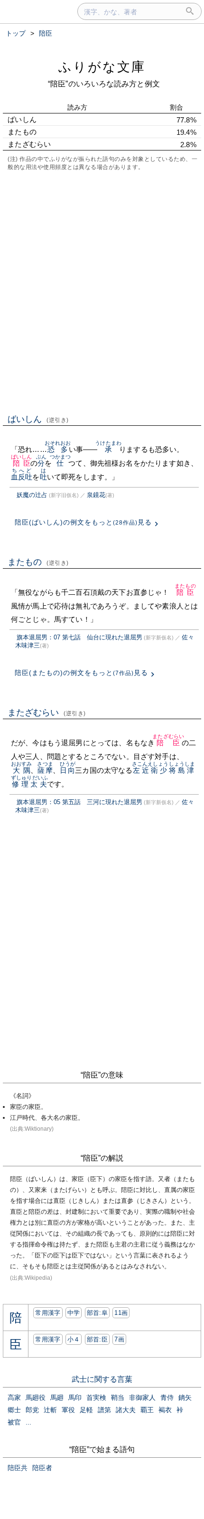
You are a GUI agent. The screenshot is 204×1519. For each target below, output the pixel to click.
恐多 (58, 449)
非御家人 (142, 1397)
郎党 (32, 1410)
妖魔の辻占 (32, 494)
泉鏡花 (96, 494)
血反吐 (21, 477)
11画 (121, 1312)
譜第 (104, 1410)
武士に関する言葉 (102, 1379)
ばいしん (38, 419)
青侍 (167, 1397)
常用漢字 (47, 1312)
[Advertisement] (102, 291)
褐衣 (165, 1410)
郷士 (14, 1410)
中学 (73, 1312)
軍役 (68, 1410)
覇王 (147, 1410)
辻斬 (50, 1410)
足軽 (86, 1410)
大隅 (21, 770)
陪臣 (21, 463)
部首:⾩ (97, 1312)
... (28, 1422)
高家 (14, 1397)
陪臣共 (18, 1468)
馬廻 (57, 1397)
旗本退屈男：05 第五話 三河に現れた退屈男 (79, 802)
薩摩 (45, 770)
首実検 (96, 1397)
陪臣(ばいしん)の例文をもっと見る (83, 522)
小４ (73, 1339)
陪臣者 (42, 1468)
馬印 (75, 1397)
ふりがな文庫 (102, 66)
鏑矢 (185, 1397)
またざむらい (47, 712)
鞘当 (117, 1397)
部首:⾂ (97, 1339)
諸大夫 (126, 1410)
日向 (67, 770)
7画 (119, 1339)
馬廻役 (36, 1397)
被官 (14, 1422)
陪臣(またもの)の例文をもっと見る (81, 672)
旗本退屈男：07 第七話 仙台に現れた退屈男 (79, 637)
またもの (38, 562)
